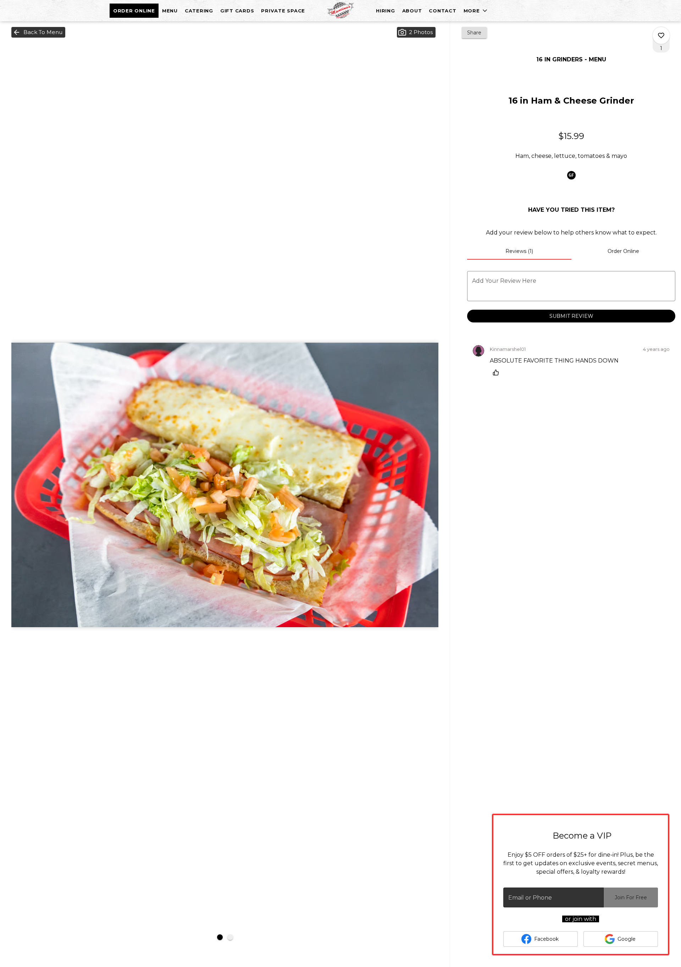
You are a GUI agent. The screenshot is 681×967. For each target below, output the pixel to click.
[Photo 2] (230, 937)
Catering (199, 10)
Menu (170, 10)
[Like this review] (497, 372)
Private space (283, 10)
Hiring (385, 10)
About (412, 10)
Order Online (134, 10)
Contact (442, 10)
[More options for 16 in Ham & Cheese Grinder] (661, 35)
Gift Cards (237, 10)
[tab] (519, 251)
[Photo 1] (220, 937)
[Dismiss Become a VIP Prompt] (656, 826)
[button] (476, 11)
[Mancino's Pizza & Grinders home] (340, 11)
